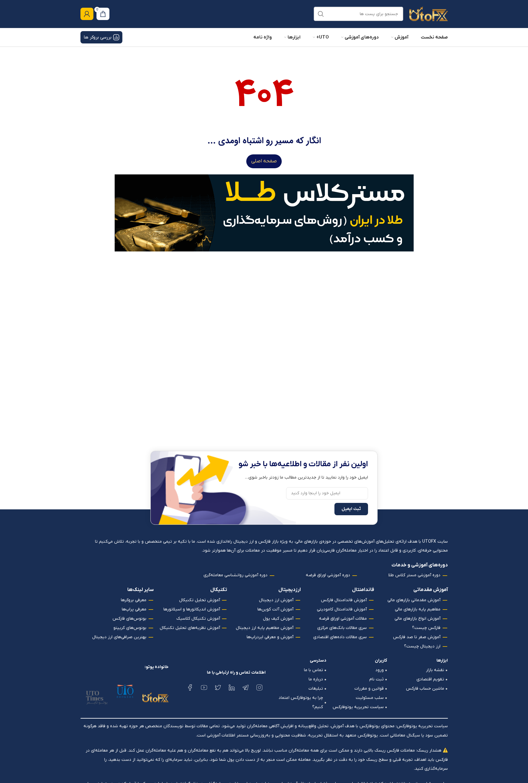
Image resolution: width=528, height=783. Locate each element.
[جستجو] (321, 14)
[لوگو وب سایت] (428, 14)
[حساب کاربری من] (86, 14)
